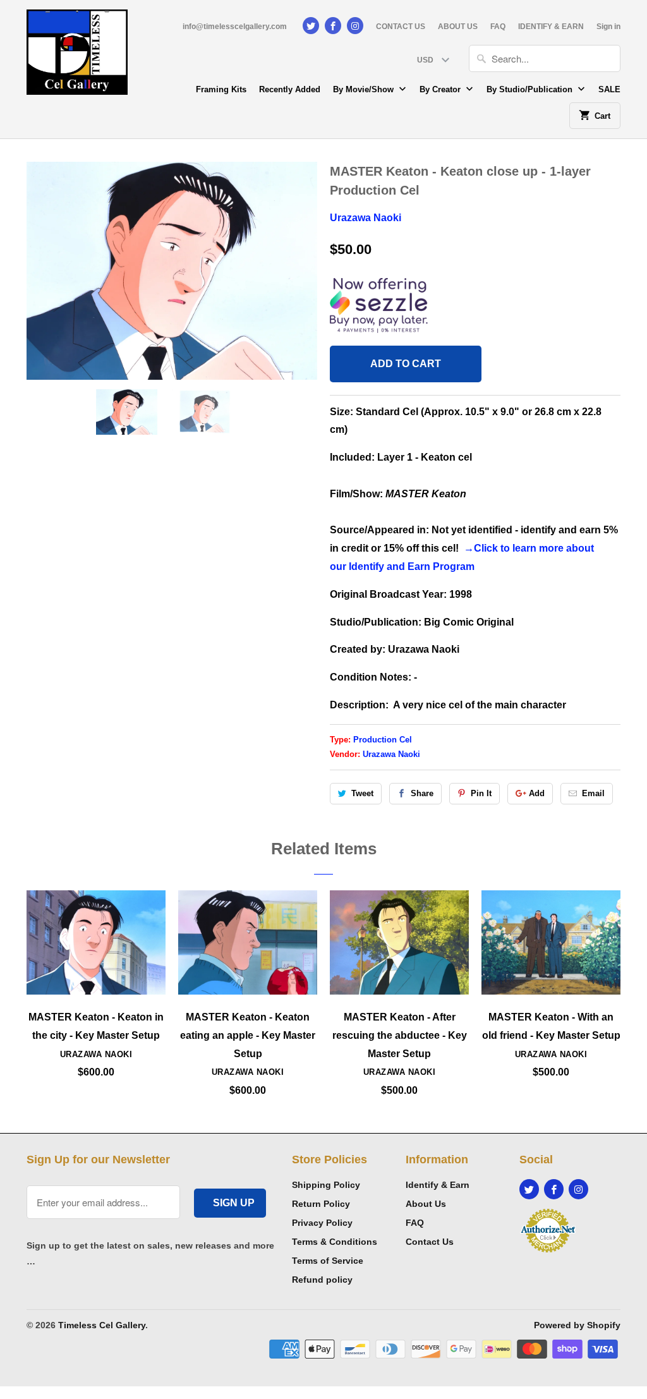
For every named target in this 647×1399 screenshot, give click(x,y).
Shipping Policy (326, 1185)
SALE (609, 89)
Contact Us (430, 1242)
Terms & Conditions (334, 1242)
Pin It (481, 793)
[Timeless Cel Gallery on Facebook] (333, 25)
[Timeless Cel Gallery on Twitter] (311, 25)
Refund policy (322, 1280)
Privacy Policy (322, 1223)
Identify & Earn (437, 1185)
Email (593, 793)
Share (422, 793)
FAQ (497, 26)
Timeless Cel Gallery (101, 1325)
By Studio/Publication (531, 89)
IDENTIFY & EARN (551, 26)
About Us (426, 1204)
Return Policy (321, 1204)
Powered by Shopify (577, 1325)
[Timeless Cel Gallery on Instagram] (355, 25)
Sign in (608, 26)
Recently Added (289, 89)
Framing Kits (221, 89)
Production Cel (382, 739)
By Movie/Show (364, 89)
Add (537, 793)
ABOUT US (458, 26)
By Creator (441, 89)
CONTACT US (400, 26)
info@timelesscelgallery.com (235, 26)
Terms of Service (327, 1261)
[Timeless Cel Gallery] (77, 56)
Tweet (362, 793)
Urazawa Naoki (365, 217)
